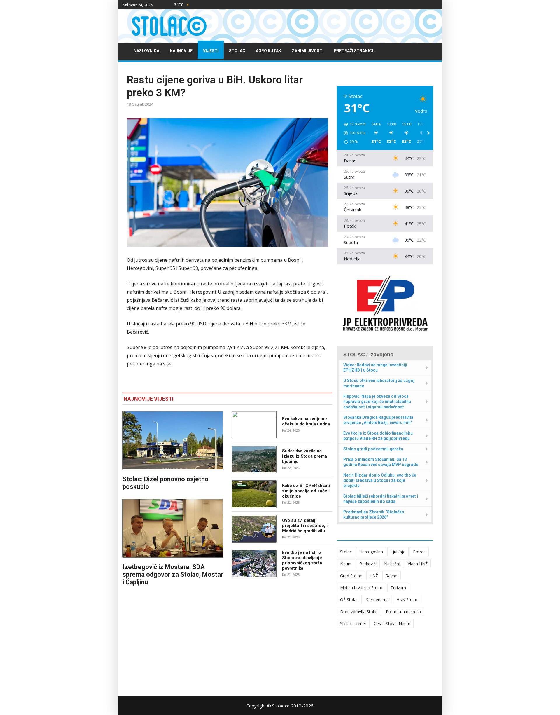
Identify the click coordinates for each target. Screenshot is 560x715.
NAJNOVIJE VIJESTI (149, 399)
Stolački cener (353, 623)
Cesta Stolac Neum (392, 623)
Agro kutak (268, 51)
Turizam (398, 587)
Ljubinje (398, 551)
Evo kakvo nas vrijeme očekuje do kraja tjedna (306, 421)
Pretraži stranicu (354, 51)
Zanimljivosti (307, 51)
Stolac (237, 51)
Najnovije (181, 51)
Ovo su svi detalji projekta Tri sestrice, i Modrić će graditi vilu (305, 525)
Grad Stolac (351, 575)
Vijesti (210, 51)
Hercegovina (371, 551)
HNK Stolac (407, 599)
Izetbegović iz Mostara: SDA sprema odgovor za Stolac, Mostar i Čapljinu (173, 574)
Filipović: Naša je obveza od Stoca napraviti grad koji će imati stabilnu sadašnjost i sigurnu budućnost (377, 401)
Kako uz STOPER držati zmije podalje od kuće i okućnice (306, 491)
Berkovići (368, 563)
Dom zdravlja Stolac (359, 611)
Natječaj (392, 563)
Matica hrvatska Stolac (361, 587)
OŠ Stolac (349, 599)
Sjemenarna (377, 599)
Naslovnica (146, 51)
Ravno (392, 575)
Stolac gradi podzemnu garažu (373, 449)
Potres (419, 551)
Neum (346, 563)
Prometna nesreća (403, 611)
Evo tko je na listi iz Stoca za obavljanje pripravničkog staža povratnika (302, 560)
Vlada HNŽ (418, 563)
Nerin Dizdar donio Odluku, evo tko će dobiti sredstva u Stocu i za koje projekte (379, 480)
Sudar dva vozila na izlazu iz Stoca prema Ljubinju (304, 456)
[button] (353, 133)
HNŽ (374, 575)
